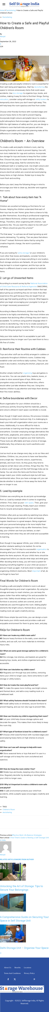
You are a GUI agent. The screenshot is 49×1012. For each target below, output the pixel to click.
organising (27, 373)
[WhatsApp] (18, 50)
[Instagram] (27, 979)
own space (29, 503)
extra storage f (24, 253)
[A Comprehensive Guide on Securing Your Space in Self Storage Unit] (13, 911)
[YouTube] (41, 979)
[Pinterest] (13, 50)
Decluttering (11, 10)
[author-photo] (5, 852)
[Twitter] (7, 50)
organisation (41, 549)
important (36, 571)
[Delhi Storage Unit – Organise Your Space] (13, 942)
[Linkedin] (21, 979)
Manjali (2, 36)
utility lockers (41, 99)
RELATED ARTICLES (8, 859)
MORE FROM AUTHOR (25, 859)
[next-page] (1, 953)
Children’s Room (8, 809)
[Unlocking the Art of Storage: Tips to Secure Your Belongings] (13, 880)
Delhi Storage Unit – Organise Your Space (24, 947)
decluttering (39, 87)
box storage (18, 93)
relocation (4, 99)
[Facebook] (2, 50)
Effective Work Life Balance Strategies (27, 835)
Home (2, 10)
